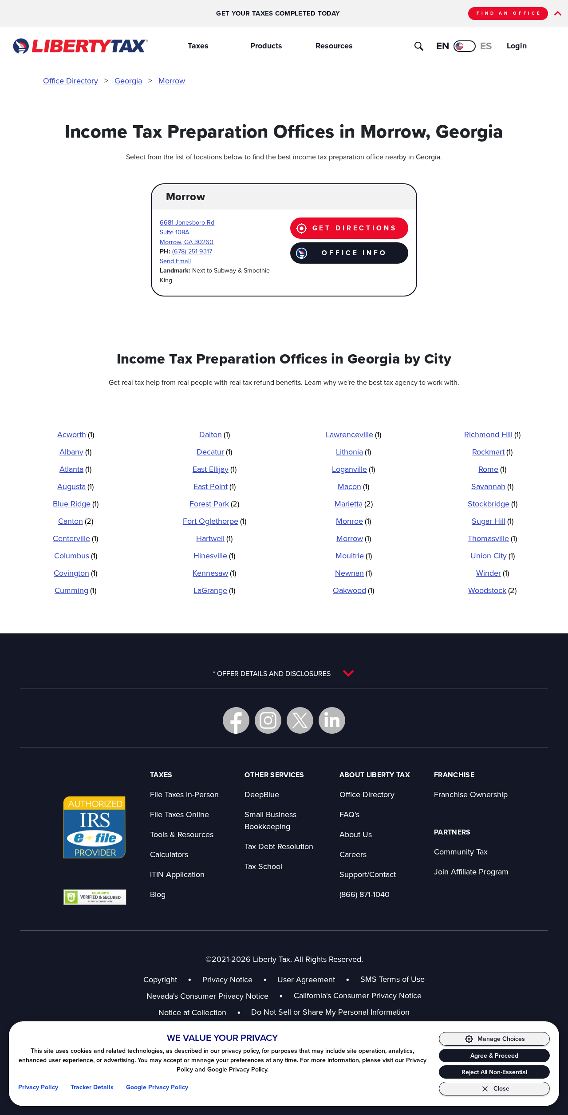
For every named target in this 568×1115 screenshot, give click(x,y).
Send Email (175, 260)
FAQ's (349, 814)
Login (517, 45)
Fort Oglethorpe (214, 520)
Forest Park (214, 503)
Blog (158, 894)
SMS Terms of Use (392, 979)
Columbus (75, 555)
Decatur (214, 451)
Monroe (353, 520)
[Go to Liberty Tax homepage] (80, 46)
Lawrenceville (353, 434)
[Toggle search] (418, 46)
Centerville (75, 538)
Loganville (353, 468)
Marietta (354, 503)
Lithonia (353, 451)
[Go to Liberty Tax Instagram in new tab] (268, 720)
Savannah (492, 486)
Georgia (128, 80)
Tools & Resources (181, 834)
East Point (214, 486)
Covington (75, 572)
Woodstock (492, 590)
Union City (492, 555)
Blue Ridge (76, 503)
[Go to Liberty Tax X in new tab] (300, 720)
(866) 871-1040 (364, 894)
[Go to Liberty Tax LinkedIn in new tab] (332, 720)
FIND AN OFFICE (509, 13)
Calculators (169, 854)
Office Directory (70, 80)
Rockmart (492, 451)
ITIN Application (177, 874)
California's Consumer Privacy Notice (358, 995)
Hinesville (214, 555)
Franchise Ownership (471, 794)
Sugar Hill (492, 520)
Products (266, 45)
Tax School (263, 866)
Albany (75, 451)
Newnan (353, 572)
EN (442, 46)
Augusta (75, 486)
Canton (75, 520)
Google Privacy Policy (157, 1087)
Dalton (214, 434)
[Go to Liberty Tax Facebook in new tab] (236, 720)
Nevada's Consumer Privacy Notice (214, 995)
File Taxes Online (179, 814)
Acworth (75, 434)
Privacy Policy (38, 1087)
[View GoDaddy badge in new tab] (94, 897)
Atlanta (75, 468)
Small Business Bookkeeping (270, 820)
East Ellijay (215, 468)
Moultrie (353, 555)
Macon (353, 486)
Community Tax (461, 851)
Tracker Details (92, 1087)
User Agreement (306, 979)
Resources (334, 45)
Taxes (198, 45)
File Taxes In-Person (184, 794)
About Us (355, 834)
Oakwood (353, 590)
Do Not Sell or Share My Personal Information (330, 1011)
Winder (492, 572)
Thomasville (492, 538)
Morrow (171, 80)
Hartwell (214, 538)
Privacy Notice (227, 979)
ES (486, 46)
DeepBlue (262, 794)
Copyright (160, 979)
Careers (353, 854)
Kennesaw (214, 572)
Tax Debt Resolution (279, 846)
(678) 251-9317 (192, 251)
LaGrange (214, 590)
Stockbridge (492, 503)
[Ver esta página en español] (465, 46)
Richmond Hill (492, 434)
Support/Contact (367, 874)
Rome (492, 468)
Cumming (75, 590)
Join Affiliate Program (471, 871)
